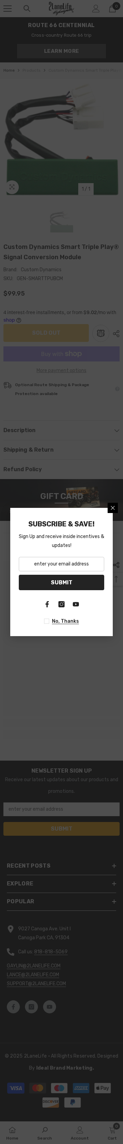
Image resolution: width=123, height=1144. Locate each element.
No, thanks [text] (65, 621)
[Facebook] (47, 604)
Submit (61, 582)
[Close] (113, 508)
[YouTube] (76, 604)
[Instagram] (61, 604)
